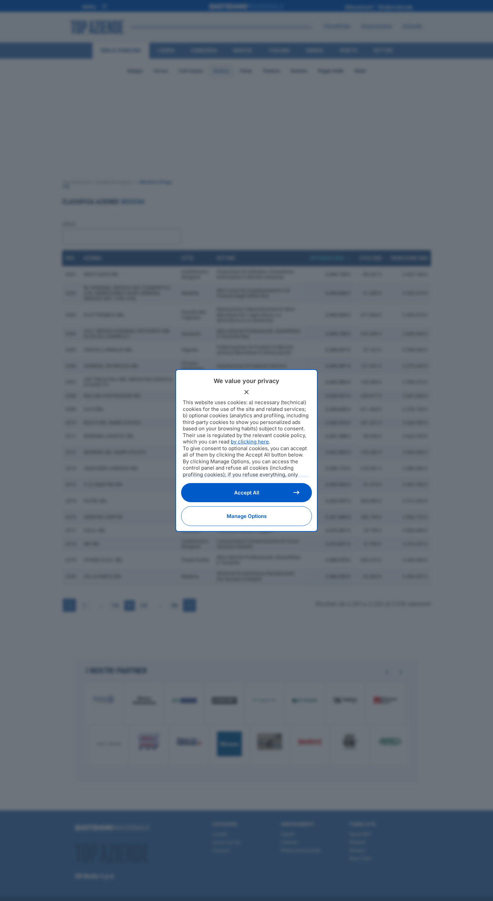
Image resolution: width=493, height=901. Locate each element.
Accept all (246, 492)
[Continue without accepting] (246, 392)
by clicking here (250, 441)
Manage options (247, 516)
